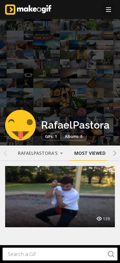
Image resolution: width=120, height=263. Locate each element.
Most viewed (90, 153)
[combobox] (60, 254)
